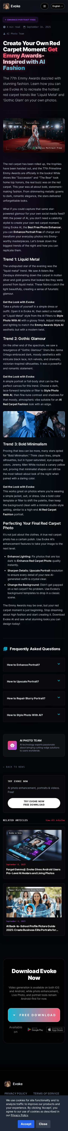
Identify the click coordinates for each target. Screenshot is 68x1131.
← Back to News (14, 767)
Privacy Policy (16, 1093)
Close (43, 1124)
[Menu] (45, 6)
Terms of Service (46, 1093)
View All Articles (55, 820)
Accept (26, 1124)
